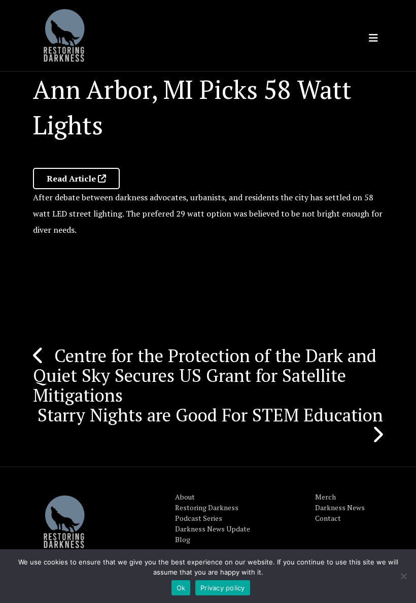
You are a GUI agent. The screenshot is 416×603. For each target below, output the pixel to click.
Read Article (72, 178)
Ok (181, 588)
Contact (328, 518)
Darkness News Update (212, 529)
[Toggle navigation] (373, 38)
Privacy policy (222, 588)
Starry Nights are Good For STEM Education (210, 415)
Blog (182, 539)
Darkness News (340, 507)
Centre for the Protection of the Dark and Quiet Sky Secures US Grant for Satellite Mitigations (204, 375)
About (185, 497)
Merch (325, 497)
